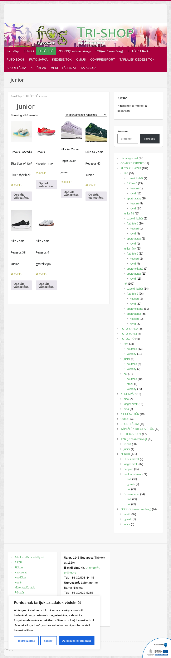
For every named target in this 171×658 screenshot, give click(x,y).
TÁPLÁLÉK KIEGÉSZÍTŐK (136, 59)
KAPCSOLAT (89, 68)
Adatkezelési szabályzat (29, 557)
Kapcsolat (21, 572)
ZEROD (29, 51)
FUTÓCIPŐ (46, 51)
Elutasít (48, 640)
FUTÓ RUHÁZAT (139, 51)
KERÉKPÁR (38, 68)
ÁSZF (18, 562)
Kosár (18, 582)
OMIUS (81, 59)
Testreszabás (26, 640)
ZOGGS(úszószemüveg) (74, 51)
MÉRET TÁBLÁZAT (63, 68)
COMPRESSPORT (102, 59)
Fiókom (19, 567)
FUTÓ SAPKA (38, 59)
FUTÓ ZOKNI (16, 59)
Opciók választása (21, 196)
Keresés (122, 131)
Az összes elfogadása (76, 640)
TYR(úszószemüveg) (109, 51)
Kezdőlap (13, 51)
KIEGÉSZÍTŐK (62, 59)
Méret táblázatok (25, 587)
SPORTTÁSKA (16, 68)
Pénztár (19, 592)
